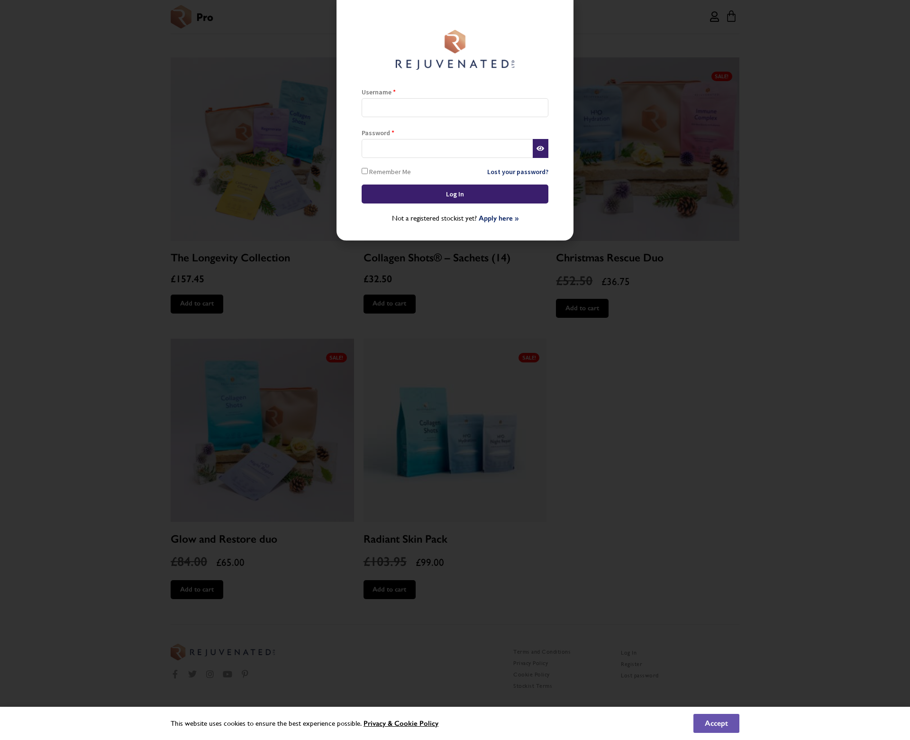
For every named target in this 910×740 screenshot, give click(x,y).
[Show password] (540, 148)
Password (378, 133)
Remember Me (389, 171)
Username (379, 92)
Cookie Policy (416, 723)
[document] (455, 370)
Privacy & (379, 723)
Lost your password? (517, 171)
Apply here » (499, 218)
